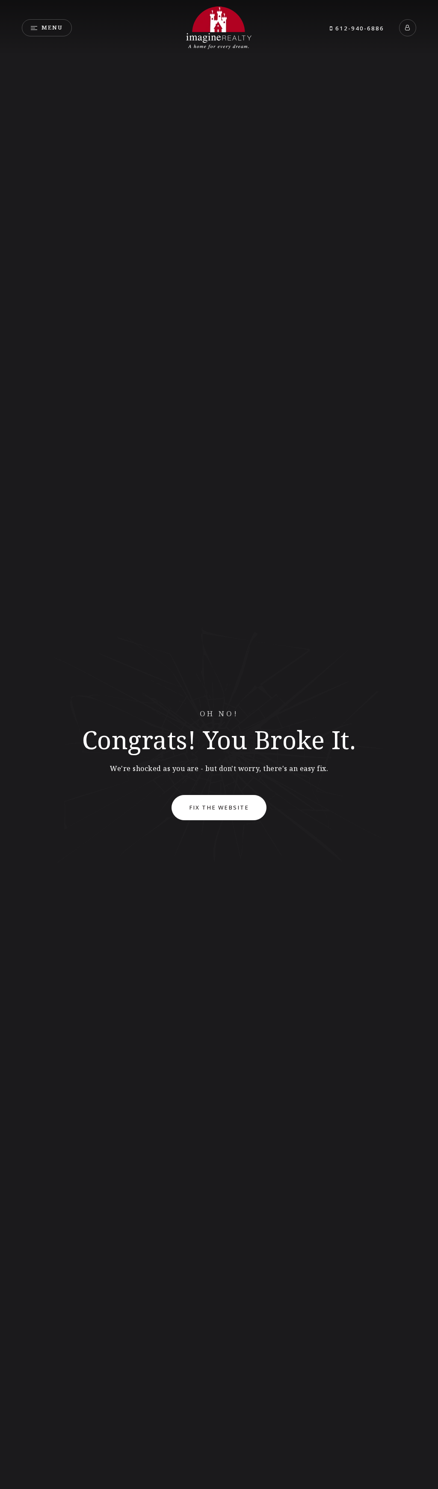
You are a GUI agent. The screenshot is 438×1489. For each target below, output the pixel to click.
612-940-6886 (358, 28)
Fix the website (219, 807)
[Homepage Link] (219, 27)
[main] (219, 744)
